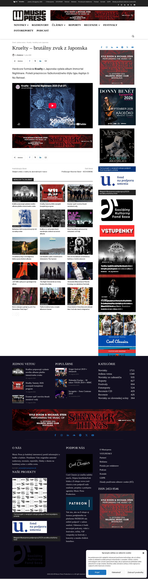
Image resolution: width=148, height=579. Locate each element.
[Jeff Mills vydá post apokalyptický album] (25, 271)
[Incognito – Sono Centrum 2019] (61, 394)
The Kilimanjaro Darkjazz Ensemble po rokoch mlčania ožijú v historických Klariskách (116, 303)
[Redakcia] (13, 55)
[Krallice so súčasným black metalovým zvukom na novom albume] (52, 218)
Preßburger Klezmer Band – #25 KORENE (77, 172)
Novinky (104, 297)
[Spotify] (122, 47)
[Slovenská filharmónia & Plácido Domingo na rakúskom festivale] (80, 271)
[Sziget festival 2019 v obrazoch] (61, 372)
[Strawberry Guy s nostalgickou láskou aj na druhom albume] (25, 246)
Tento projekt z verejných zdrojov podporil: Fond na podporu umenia (35, 515)
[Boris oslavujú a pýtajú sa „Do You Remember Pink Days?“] (25, 296)
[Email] (45, 61)
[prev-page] (13, 314)
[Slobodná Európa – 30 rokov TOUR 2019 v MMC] (61, 383)
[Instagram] (121, 5)
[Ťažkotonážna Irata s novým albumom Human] (52, 296)
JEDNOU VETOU (23, 364)
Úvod (14, 42)
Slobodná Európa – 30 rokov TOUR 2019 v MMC (80, 381)
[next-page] (17, 314)
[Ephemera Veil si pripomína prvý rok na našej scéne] (25, 218)
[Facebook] (118, 5)
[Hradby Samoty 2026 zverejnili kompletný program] (52, 193)
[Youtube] (134, 5)
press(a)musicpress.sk (27, 468)
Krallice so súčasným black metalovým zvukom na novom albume (50, 231)
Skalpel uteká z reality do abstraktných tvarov (29, 172)
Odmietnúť (116, 572)
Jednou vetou (21, 42)
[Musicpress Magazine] (29, 15)
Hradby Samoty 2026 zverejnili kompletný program (35, 386)
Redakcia (20, 55)
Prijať (97, 572)
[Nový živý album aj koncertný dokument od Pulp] (80, 218)
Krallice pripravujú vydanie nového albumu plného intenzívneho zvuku (37, 372)
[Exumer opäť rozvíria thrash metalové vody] (80, 193)
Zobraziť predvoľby (135, 572)
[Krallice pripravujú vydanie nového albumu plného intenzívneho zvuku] (25, 193)
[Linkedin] (124, 5)
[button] (143, 553)
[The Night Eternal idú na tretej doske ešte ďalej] (52, 271)
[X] (131, 5)
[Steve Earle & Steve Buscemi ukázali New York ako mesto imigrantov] (80, 296)
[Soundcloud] (128, 5)
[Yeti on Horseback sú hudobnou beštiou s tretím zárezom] (80, 246)
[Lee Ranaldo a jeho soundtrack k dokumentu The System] (52, 246)
